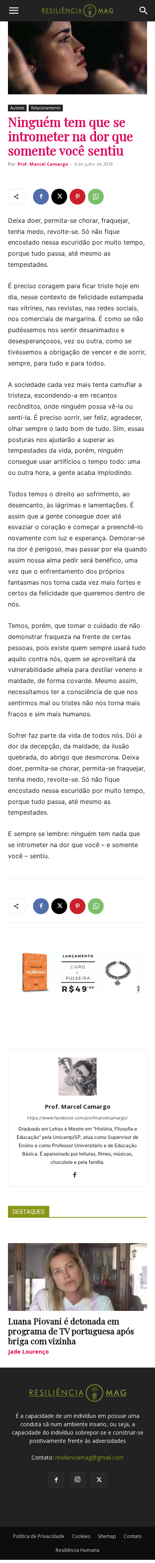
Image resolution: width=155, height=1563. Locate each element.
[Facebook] (41, 197)
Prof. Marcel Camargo (42, 164)
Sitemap (107, 1536)
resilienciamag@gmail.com (89, 1457)
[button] (13, 10)
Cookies (81, 1536)
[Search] (144, 10)
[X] (59, 197)
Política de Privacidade (38, 1536)
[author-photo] (77, 1095)
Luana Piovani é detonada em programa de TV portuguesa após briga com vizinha (71, 1330)
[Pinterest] (77, 197)
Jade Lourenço (28, 1351)
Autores (17, 108)
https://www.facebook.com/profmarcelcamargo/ (77, 1118)
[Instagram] (77, 1480)
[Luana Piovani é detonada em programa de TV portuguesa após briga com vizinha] (77, 1277)
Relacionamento (45, 108)
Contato (133, 1536)
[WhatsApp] (96, 197)
